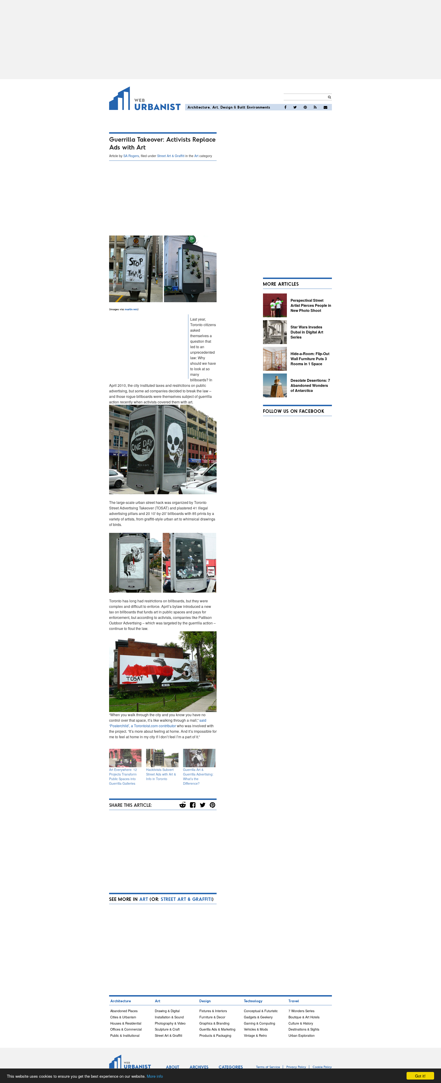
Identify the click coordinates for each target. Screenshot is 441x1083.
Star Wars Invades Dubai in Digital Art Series (307, 331)
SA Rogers (131, 155)
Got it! (420, 1076)
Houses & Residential (125, 1023)
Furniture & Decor (212, 1017)
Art (215, 107)
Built (241, 107)
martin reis (131, 309)
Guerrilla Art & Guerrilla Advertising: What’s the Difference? (198, 776)
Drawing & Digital (167, 1010)
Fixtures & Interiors (213, 1010)
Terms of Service (268, 1067)
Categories (231, 1067)
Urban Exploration (301, 1035)
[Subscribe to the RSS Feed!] (315, 107)
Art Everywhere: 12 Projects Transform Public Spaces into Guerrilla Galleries (123, 776)
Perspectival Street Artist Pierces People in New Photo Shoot (311, 305)
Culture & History (300, 1023)
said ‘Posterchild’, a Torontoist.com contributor (157, 723)
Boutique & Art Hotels (303, 1017)
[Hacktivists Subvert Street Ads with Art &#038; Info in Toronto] (162, 758)
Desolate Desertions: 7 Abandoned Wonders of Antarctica (310, 385)
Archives (198, 1067)
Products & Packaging (215, 1035)
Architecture (198, 107)
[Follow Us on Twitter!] (295, 107)
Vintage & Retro (255, 1035)
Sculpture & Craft (167, 1029)
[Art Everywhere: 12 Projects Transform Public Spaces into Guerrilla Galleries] (125, 758)
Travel (293, 1001)
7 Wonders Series (301, 1010)
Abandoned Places (124, 1010)
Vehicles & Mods (256, 1029)
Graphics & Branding (214, 1023)
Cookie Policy (322, 1067)
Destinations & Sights (303, 1029)
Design (226, 107)
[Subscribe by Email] (325, 107)
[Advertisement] (220, 39)
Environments (258, 107)
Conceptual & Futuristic (261, 1010)
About (172, 1067)
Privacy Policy (296, 1067)
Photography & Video (170, 1023)
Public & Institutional (124, 1035)
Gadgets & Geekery (258, 1017)
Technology (253, 1001)
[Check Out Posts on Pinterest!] (305, 107)
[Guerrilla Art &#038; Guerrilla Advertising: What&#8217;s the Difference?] (199, 758)
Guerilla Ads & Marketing (217, 1029)
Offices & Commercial (126, 1029)
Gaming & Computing (259, 1023)
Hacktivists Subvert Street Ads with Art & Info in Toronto (161, 774)
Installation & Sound (169, 1017)
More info (155, 1076)
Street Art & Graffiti (170, 155)
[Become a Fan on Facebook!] (285, 107)
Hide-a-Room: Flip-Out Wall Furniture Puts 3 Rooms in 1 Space (310, 358)
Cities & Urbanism (123, 1017)
